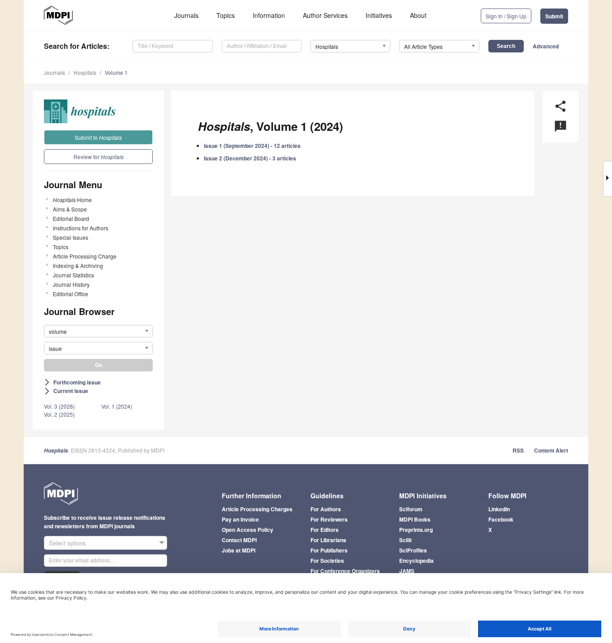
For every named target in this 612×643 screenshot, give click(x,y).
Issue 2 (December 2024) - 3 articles (250, 158)
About (418, 15)
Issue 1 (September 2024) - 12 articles (252, 146)
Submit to (98, 137)
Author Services (325, 15)
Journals (186, 15)
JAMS (406, 571)
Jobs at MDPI (238, 550)
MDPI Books (415, 519)
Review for (98, 156)
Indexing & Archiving (78, 265)
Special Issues (70, 237)
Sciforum (410, 509)
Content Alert (551, 450)
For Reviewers (329, 519)
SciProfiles (413, 550)
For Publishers (329, 550)
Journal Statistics (73, 275)
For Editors (324, 530)
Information (269, 15)
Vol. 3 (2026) (59, 406)
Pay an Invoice (240, 519)
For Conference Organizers (345, 571)
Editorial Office (70, 294)
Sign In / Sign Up (506, 16)
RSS (518, 450)
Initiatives (379, 15)
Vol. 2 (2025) (59, 414)
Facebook (500, 519)
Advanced (546, 46)
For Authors (325, 509)
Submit (554, 16)
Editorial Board (71, 218)
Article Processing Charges (257, 509)
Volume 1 (116, 72)
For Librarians (328, 540)
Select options (67, 543)
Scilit (405, 540)
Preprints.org (416, 530)
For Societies (327, 561)
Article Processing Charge (84, 256)
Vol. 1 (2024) (116, 406)
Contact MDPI (239, 540)
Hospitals (84, 72)
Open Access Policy (247, 530)
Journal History (71, 284)
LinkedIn (499, 509)
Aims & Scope (70, 209)
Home (72, 199)
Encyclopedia (416, 561)
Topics (225, 15)
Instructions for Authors (80, 228)
